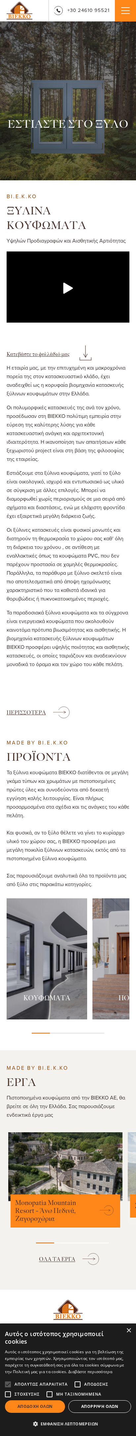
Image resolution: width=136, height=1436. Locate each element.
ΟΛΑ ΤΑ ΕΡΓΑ (57, 1259)
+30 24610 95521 (88, 10)
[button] (68, 1424)
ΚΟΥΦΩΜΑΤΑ (46, 998)
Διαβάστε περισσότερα (90, 1371)
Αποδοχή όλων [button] (35, 1406)
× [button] (128, 1330)
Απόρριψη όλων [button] (99, 1406)
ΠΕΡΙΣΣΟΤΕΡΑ (26, 712)
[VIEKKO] (19, 10)
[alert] (68, 1380)
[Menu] (125, 10)
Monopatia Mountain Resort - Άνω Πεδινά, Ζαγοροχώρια (45, 1211)
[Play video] (68, 288)
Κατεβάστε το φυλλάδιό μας (38, 354)
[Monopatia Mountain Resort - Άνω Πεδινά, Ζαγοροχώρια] (104, 1211)
